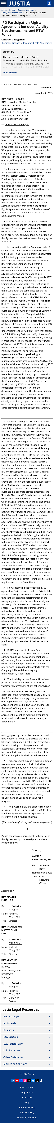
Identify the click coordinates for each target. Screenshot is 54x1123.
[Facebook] (21, 1080)
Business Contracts (25, 10)
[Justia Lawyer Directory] (41, 1080)
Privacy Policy (27, 1112)
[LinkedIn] (13, 1080)
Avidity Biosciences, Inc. (11, 13)
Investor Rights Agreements (37, 42)
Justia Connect (27, 1087)
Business (8, 1030)
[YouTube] (17, 1080)
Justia (4, 10)
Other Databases (13, 1057)
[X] (37, 1080)
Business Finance (11, 42)
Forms (12, 10)
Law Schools (10, 1036)
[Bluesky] (33, 1080)
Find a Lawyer (11, 1016)
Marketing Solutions (15, 1064)
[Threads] (29, 1080)
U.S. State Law (11, 1050)
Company (27, 1097)
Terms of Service (27, 1107)
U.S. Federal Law (13, 1043)
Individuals (9, 1023)
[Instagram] (25, 1080)
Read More (9, 72)
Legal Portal (27, 1092)
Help (27, 1102)
